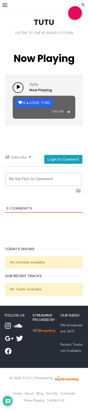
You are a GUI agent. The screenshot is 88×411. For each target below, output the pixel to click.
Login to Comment (63, 159)
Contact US (56, 400)
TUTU (44, 22)
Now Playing (34, 400)
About (29, 393)
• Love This (36, 103)
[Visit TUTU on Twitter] (19, 340)
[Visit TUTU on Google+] (9, 340)
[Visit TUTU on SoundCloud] (18, 327)
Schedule (67, 393)
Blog (40, 393)
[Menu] (5, 5)
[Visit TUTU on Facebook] (8, 352)
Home (17, 393)
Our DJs (52, 393)
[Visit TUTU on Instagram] (8, 327)
